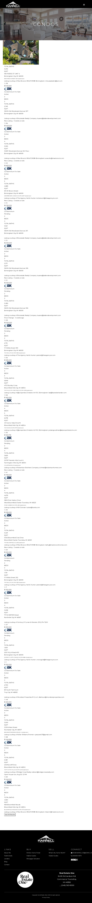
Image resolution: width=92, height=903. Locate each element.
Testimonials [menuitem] (8, 856)
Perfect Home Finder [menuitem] (33, 853)
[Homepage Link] (13, 4)
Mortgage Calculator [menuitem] (33, 859)
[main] (46, 419)
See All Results (10, 814)
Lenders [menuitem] (7, 859)
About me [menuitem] (7, 853)
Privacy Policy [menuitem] (46, 897)
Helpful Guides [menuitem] (31, 856)
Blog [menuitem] (5, 862)
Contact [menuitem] (6, 864)
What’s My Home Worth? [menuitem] (57, 853)
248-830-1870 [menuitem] (77, 856)
